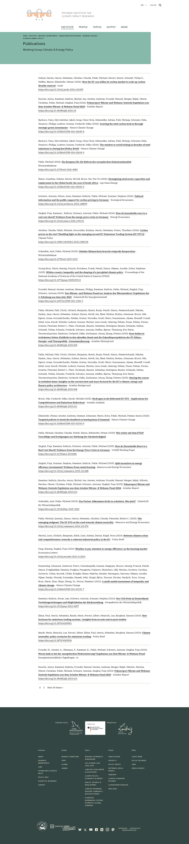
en (142, 5)
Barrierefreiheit (129, 830)
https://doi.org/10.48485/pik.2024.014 (57, 678)
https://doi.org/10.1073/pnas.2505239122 (59, 280)
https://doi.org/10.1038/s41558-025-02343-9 (61, 423)
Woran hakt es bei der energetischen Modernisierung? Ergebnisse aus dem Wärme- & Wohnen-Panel (91, 653)
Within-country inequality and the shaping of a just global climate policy (84, 272)
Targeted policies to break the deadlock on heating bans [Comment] (74, 419)
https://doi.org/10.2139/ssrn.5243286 (57, 454)
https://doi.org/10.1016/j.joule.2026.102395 (60, 89)
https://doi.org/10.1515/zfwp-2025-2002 (58, 509)
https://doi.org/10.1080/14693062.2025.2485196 (63, 241)
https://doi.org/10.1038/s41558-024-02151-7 (61, 589)
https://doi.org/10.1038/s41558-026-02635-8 (61, 131)
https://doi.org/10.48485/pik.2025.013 (57, 492)
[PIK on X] (85, 829)
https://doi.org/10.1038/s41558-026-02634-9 (61, 152)
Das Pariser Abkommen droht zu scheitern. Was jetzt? (107, 501)
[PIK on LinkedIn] (102, 829)
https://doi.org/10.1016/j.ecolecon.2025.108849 (62, 203)
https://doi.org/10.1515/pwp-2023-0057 (58, 606)
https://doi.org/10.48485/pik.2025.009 (57, 345)
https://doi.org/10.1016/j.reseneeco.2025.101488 (63, 471)
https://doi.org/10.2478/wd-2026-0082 (58, 169)
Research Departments (47, 36)
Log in (153, 5)
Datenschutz (135, 828)
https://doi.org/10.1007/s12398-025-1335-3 (60, 301)
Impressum (122, 828)
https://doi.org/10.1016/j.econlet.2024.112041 (61, 556)
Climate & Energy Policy (33, 38)
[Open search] (160, 5)
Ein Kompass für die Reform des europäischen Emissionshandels (96, 161)
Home (25, 36)
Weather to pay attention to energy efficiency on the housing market (111, 548)
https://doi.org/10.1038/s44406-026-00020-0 (61, 186)
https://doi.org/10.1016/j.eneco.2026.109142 (61, 221)
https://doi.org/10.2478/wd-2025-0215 (58, 259)
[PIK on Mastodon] (113, 829)
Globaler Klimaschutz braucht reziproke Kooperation (107, 251)
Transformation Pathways (70, 36)
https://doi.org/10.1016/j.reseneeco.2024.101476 (63, 526)
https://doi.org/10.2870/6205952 (55, 623)
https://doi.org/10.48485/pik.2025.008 (57, 389)
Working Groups (90, 36)
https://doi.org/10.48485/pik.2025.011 (57, 406)
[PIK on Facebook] (96, 829)
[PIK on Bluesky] (80, 829)
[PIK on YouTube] (91, 829)
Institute (33, 36)
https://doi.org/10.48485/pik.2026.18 (57, 110)
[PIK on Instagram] (108, 829)
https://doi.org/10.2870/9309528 (55, 640)
